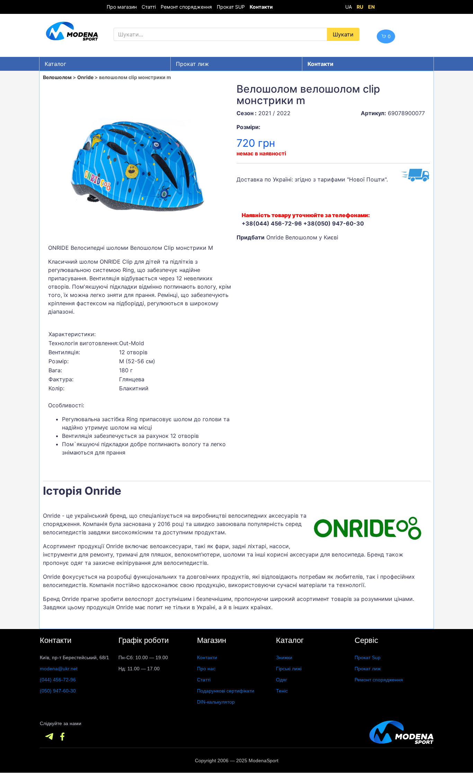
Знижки (284, 657)
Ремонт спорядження (186, 7)
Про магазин (122, 7)
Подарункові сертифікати (225, 691)
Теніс (282, 691)
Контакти (207, 657)
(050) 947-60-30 (58, 691)
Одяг (281, 679)
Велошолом (57, 77)
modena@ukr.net (59, 668)
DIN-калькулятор (216, 702)
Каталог (55, 63)
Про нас (206, 668)
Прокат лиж (192, 63)
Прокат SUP (231, 7)
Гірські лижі (289, 668)
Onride (85, 77)
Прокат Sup (368, 657)
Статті (149, 7)
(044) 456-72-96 (58, 679)
